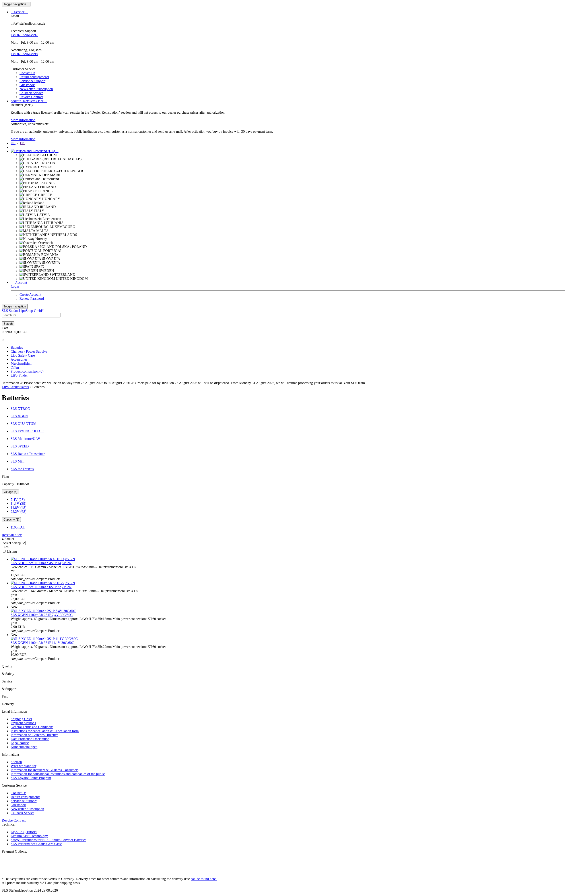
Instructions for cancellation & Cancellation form (45, 731)
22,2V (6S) (18, 511)
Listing (12, 551)
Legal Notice (20, 743)
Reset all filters (12, 535)
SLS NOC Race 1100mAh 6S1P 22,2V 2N (41, 587)
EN (22, 143)
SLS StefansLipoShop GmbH (23, 311)
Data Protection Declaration (30, 739)
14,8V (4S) (18, 507)
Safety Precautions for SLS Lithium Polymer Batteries (48, 840)
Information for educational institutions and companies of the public (58, 774)
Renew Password (31, 298)
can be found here (204, 879)
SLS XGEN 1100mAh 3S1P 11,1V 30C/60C (42, 643)
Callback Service (31, 93)
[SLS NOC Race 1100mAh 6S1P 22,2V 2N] (43, 583)
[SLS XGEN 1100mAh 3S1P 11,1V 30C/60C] (44, 639)
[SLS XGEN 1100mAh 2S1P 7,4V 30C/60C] (43, 611)
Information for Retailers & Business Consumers (44, 770)
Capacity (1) (11, 519)
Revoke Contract (31, 97)
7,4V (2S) (18, 499)
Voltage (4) (10, 492)
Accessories (19, 359)
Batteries (17, 347)
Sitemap (16, 762)
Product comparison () (27, 371)
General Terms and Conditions (32, 727)
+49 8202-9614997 (24, 35)
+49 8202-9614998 (24, 54)
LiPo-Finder (19, 375)
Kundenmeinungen (24, 747)
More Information (23, 120)
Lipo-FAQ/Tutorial (24, 832)
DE (13, 143)
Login (15, 286)
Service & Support (32, 81)
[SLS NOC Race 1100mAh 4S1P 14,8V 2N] (43, 559)
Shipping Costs (21, 719)
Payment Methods (23, 723)
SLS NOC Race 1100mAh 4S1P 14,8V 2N (41, 563)
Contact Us (27, 73)
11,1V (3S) (18, 503)
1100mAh (18, 527)
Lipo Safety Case (23, 355)
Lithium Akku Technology (29, 836)
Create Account (30, 294)
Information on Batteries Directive (34, 735)
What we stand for (23, 766)
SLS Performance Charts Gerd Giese (36, 844)
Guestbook (27, 85)
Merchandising (21, 363)
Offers (15, 367)
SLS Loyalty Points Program (31, 778)
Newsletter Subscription (36, 89)
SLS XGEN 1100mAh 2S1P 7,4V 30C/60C (42, 615)
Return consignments (34, 77)
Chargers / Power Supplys (29, 351)
